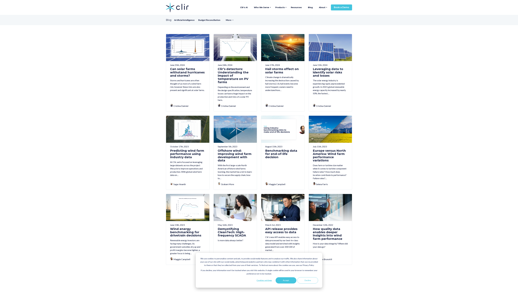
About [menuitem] (322, 7)
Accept (286, 280)
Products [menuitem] (280, 7)
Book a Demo (341, 7)
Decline (308, 280)
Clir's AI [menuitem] (244, 7)
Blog (168, 20)
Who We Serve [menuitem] (261, 7)
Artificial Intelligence (184, 20)
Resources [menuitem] (296, 7)
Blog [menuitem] (310, 7)
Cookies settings (264, 280)
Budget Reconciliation (209, 20)
